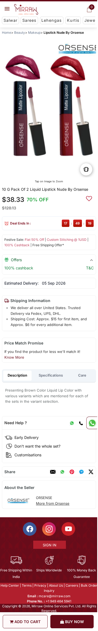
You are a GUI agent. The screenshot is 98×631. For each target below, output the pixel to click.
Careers (71, 585)
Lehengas (51, 20)
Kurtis (73, 20)
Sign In (49, 545)
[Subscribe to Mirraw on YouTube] (68, 529)
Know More (14, 357)
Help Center (9, 585)
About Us (56, 585)
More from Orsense (52, 503)
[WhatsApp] (72, 423)
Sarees (29, 20)
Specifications (51, 375)
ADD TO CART (27, 621)
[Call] (81, 423)
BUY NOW (74, 621)
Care (82, 375)
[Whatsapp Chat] (91, 423)
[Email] (53, 472)
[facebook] (81, 472)
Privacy (40, 585)
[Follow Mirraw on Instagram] (49, 529)
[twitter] (91, 472)
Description (17, 375)
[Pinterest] (72, 472)
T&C (90, 268)
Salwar (10, 20)
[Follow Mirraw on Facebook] (29, 529)
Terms (26, 585)
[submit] (89, 198)
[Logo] (26, 9)
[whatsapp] (62, 472)
